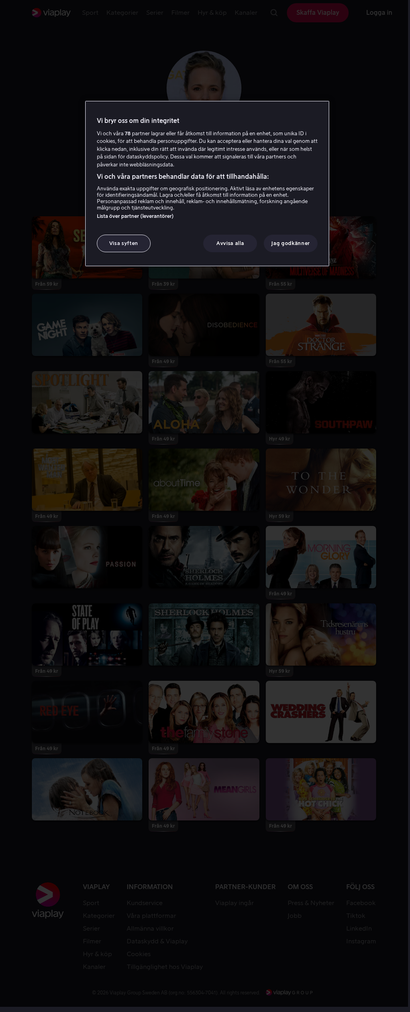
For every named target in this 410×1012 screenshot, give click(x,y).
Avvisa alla (230, 243)
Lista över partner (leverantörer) (135, 216)
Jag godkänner (290, 243)
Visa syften (123, 243)
